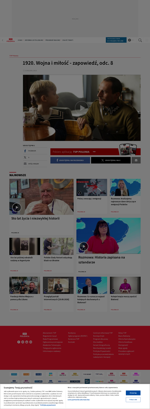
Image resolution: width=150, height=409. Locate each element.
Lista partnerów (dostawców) (79, 400)
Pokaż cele (133, 400)
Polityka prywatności (48, 405)
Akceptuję (133, 393)
